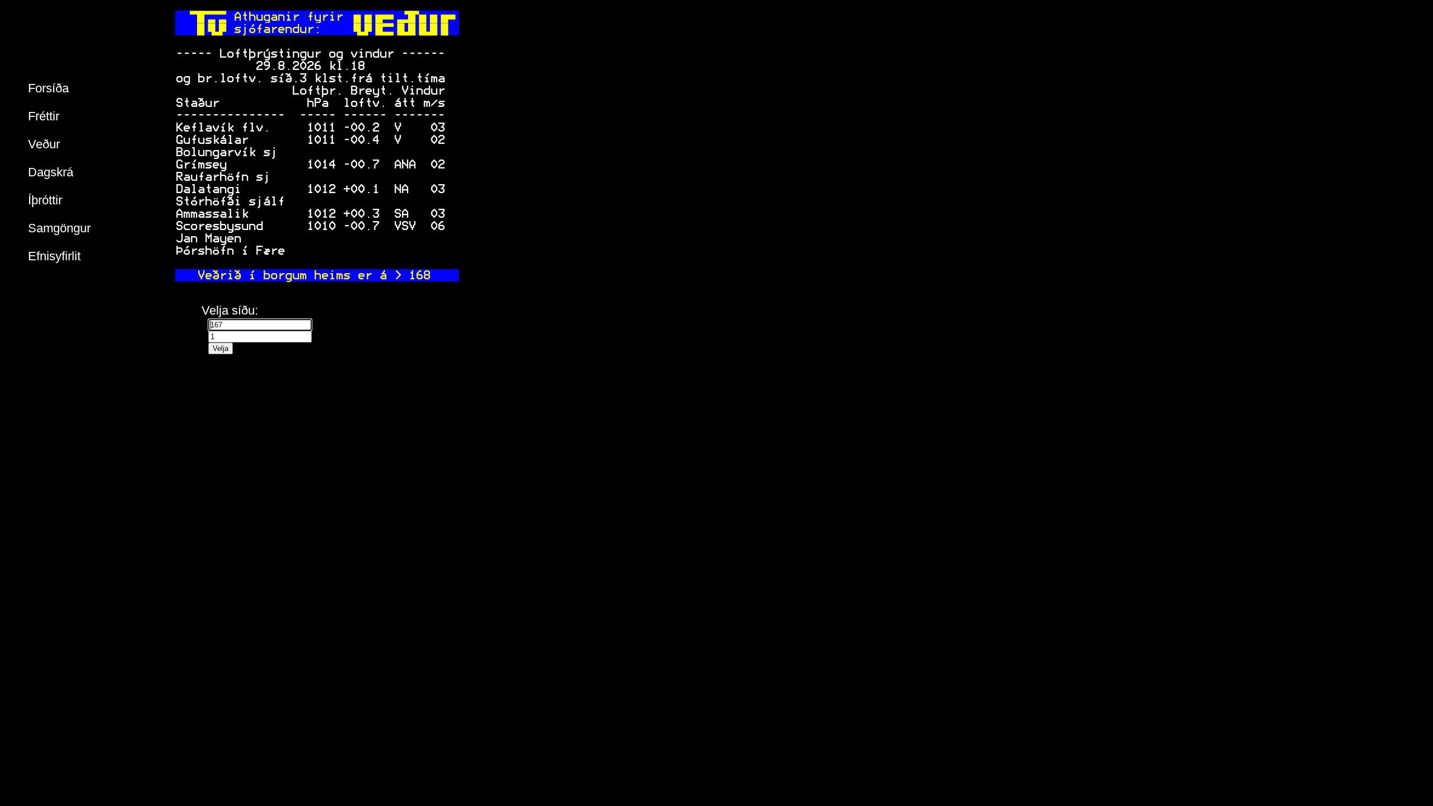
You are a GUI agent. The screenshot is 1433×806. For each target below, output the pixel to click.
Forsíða (48, 88)
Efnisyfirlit (54, 256)
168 (419, 275)
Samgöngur (59, 228)
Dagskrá (50, 172)
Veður (44, 144)
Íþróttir (45, 200)
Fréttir (43, 116)
